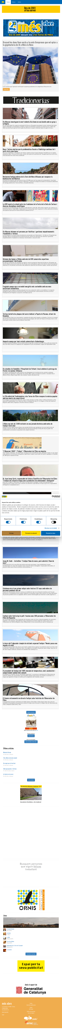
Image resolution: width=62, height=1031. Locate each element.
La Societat (9, 949)
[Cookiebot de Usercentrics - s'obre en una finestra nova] (53, 496)
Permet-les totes (50, 533)
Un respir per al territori (9, 763)
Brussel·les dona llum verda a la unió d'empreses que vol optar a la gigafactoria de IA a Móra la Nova (30, 43)
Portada (8, 2)
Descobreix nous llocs (31, 954)
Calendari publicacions (31, 1005)
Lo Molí (8, 937)
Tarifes (31, 1003)
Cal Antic (9, 933)
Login (3, 1014)
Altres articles (31, 780)
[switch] (23, 522)
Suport (31, 1007)
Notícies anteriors (31, 712)
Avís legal (31, 1009)
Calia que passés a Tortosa (9, 769)
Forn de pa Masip (10, 941)
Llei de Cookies (31, 1013)
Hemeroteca (31, 735)
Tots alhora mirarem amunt (10, 758)
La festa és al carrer (8, 774)
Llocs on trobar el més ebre (31, 741)
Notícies (13, 2)
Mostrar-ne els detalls (51, 528)
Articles (19, 2)
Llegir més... (6, 89)
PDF (37, 730)
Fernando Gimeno (10, 929)
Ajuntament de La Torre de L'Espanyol (15, 945)
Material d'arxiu (7, 752)
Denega (11, 533)
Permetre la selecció (31, 533)
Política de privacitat (31, 1011)
